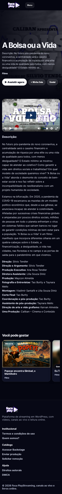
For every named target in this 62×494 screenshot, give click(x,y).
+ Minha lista (37, 82)
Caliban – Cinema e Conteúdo (38, 311)
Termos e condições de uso (18, 433)
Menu (29, 5)
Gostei (53, 82)
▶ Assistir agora (14, 82)
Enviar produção (11, 454)
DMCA (6, 474)
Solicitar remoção (12, 458)
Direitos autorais (12, 470)
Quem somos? (10, 438)
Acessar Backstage (13, 449)
